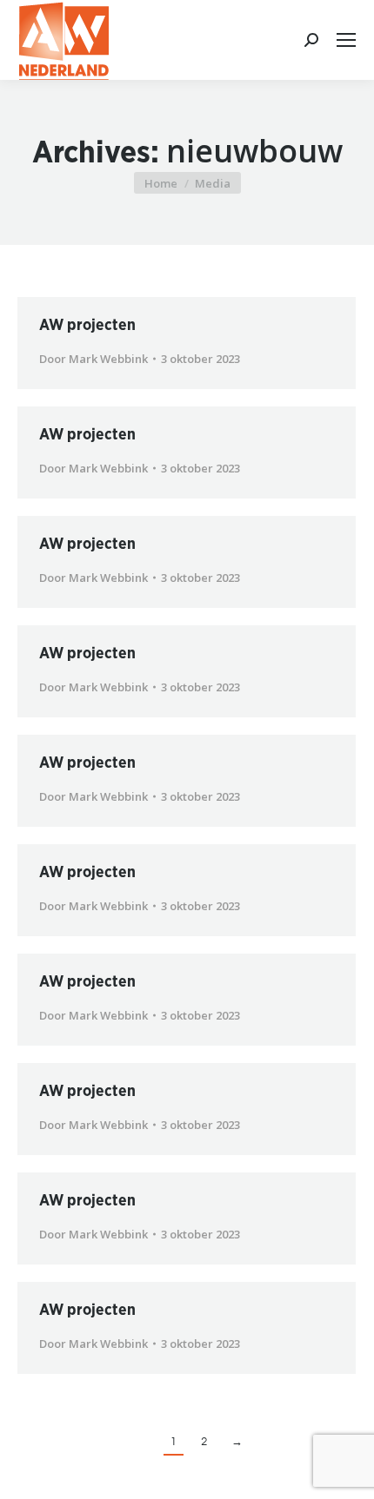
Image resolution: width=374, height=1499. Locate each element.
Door (93, 358)
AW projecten (87, 325)
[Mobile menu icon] (346, 40)
